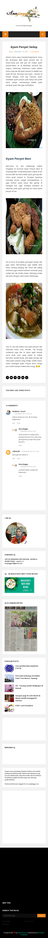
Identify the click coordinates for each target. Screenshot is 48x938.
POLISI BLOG (29, 921)
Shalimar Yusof (18, 411)
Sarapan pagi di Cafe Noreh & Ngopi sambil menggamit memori (27, 698)
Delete (18, 423)
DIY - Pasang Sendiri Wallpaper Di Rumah (29, 687)
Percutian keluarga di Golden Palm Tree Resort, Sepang (27, 677)
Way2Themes (22, 933)
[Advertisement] (24, 817)
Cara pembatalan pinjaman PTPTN (26, 667)
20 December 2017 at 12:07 (30, 451)
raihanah (16, 451)
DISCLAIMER (6, 921)
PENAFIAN (5, 924)
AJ (12, 52)
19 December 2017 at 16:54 (23, 414)
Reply (13, 423)
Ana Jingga (23, 429)
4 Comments (34, 52)
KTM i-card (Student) (24, 705)
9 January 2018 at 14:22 (28, 431)
